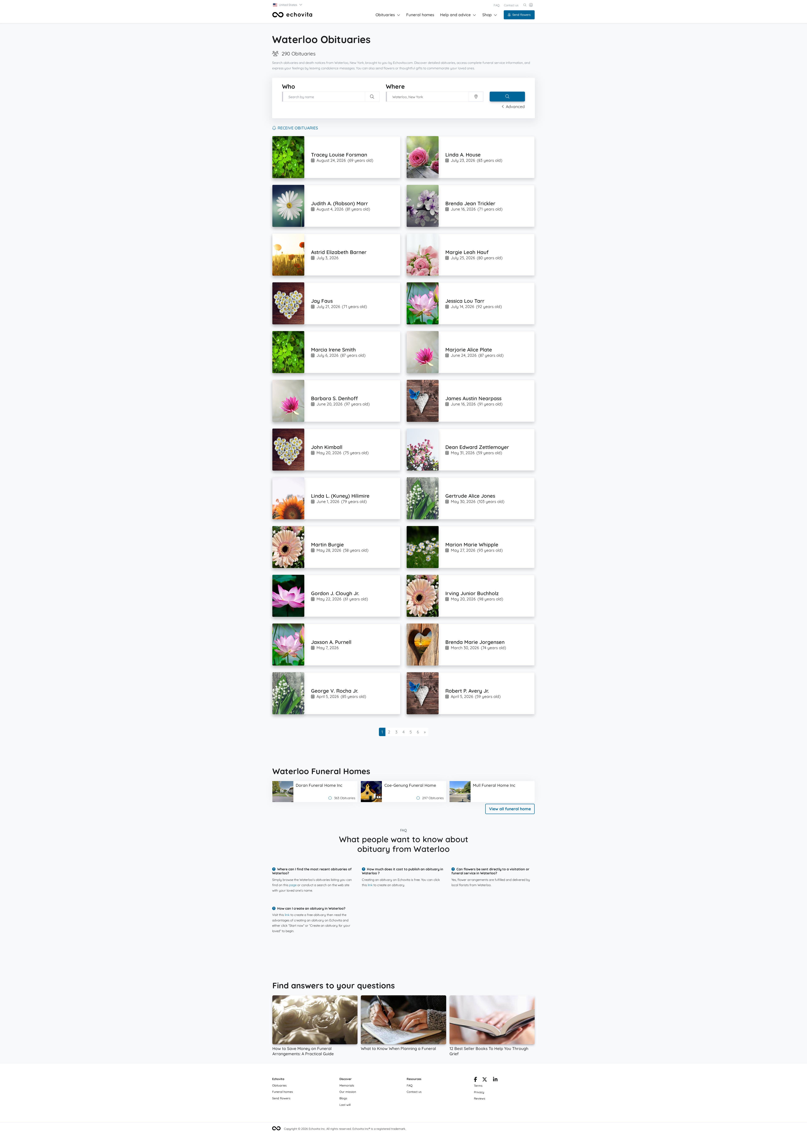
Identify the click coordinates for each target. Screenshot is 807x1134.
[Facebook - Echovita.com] (475, 1080)
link (370, 885)
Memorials (346, 1085)
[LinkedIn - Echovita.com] (495, 1080)
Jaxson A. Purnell (331, 642)
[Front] (292, 14)
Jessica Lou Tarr (464, 301)
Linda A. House (463, 154)
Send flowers (521, 15)
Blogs (343, 1098)
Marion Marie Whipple (471, 544)
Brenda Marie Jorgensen (475, 642)
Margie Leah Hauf (467, 252)
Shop (487, 14)
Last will (345, 1105)
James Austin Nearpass (473, 398)
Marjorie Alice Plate (468, 349)
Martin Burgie (327, 544)
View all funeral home (510, 808)
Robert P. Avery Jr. (467, 691)
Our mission (347, 1092)
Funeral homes (420, 14)
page (293, 885)
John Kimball (326, 447)
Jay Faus (322, 301)
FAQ (497, 5)
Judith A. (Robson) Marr (339, 203)
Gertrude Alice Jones (470, 496)
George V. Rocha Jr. (334, 691)
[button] (288, 5)
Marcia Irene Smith (333, 349)
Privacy (479, 1092)
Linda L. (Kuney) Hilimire (340, 496)
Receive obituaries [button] (298, 127)
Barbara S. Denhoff (334, 398)
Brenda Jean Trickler (470, 203)
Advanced (515, 106)
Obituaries (385, 14)
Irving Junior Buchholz (472, 593)
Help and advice (455, 14)
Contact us (511, 5)
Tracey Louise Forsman (339, 154)
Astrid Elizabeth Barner (339, 252)
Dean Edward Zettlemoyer (477, 447)
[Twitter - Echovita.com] (484, 1080)
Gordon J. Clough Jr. (335, 593)
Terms (478, 1086)
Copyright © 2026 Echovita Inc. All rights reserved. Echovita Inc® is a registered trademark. (345, 1129)
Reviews (479, 1098)
